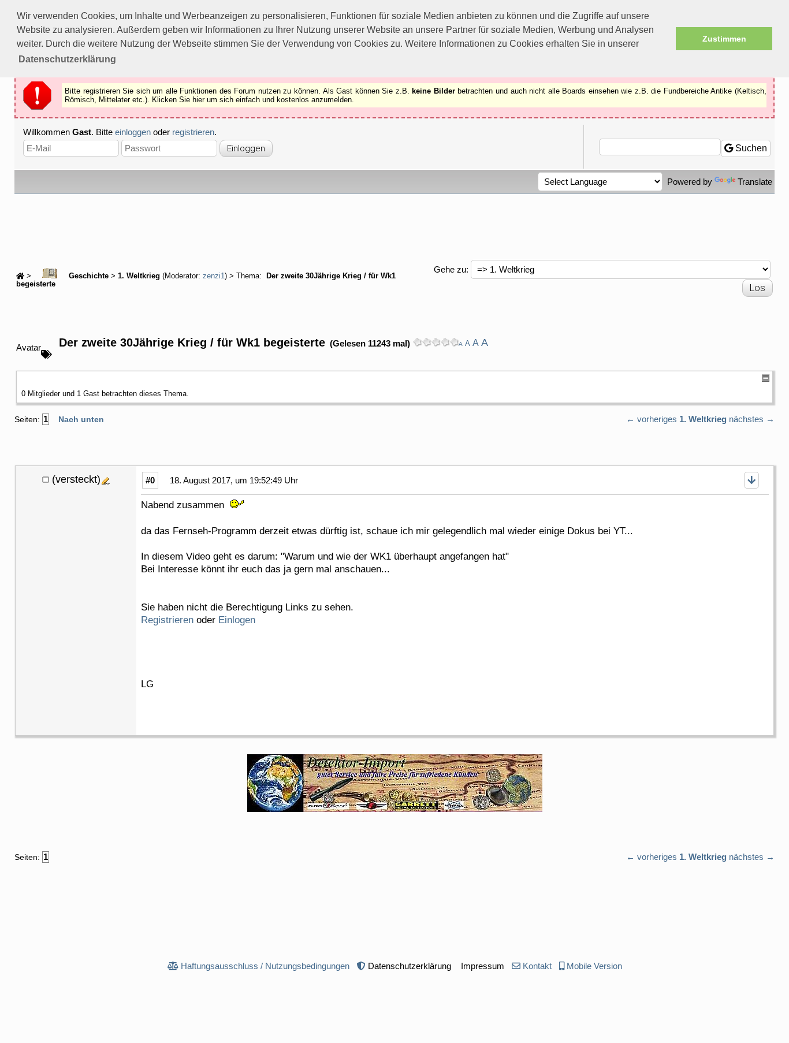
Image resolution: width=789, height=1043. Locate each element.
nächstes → (752, 419)
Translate (755, 182)
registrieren (193, 132)
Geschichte (87, 276)
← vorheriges (651, 419)
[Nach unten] (751, 480)
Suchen (750, 148)
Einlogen (236, 619)
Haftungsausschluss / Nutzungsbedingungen (265, 966)
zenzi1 (214, 276)
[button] (67, 59)
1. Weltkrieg (139, 276)
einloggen (133, 132)
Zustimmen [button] (724, 38)
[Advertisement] (394, 226)
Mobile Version (594, 966)
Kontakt (537, 966)
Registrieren (167, 619)
